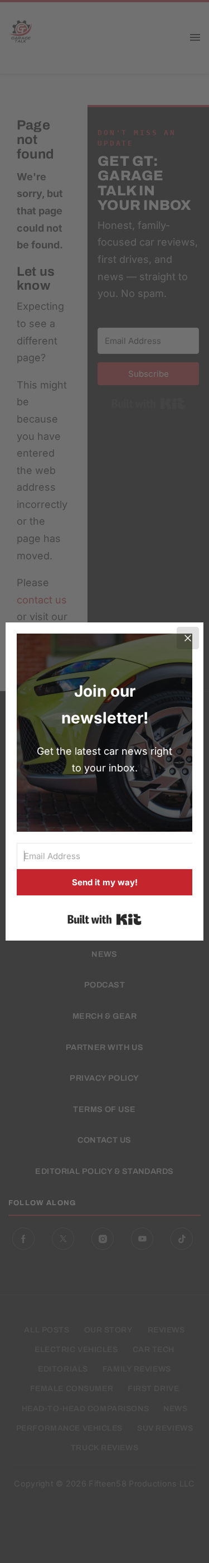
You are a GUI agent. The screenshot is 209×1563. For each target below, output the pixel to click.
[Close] (188, 638)
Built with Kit (104, 919)
